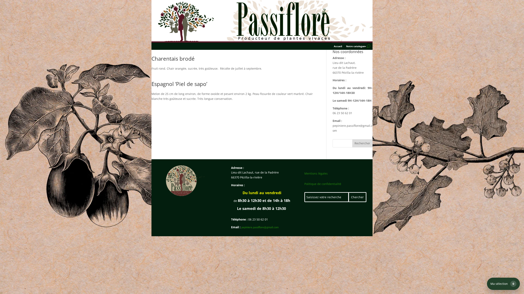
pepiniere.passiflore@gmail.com (260, 227)
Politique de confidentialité (322, 184)
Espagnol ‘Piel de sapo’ (179, 84)
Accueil (338, 46)
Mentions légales (316, 173)
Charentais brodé (173, 58)
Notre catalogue (355, 46)
